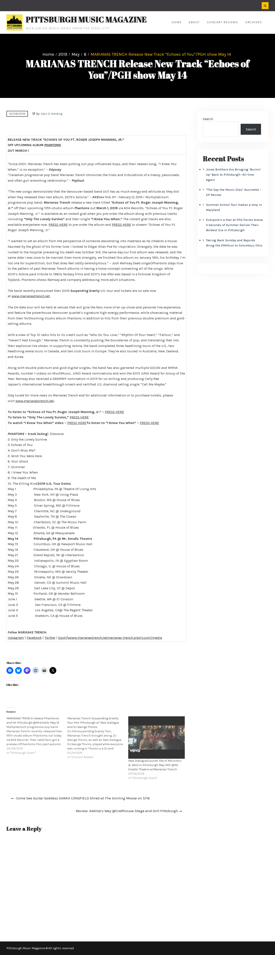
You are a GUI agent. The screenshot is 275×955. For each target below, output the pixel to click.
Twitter (49, 638)
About (194, 22)
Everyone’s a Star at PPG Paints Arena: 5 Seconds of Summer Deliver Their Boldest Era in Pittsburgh (234, 225)
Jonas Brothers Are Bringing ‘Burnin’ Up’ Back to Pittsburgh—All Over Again (233, 174)
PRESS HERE (58, 225)
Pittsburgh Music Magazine (86, 19)
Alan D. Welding (51, 114)
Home (176, 22)
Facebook (34, 638)
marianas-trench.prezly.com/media (134, 638)
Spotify (63, 638)
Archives (253, 22)
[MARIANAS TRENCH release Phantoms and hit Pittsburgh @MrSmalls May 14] (36, 735)
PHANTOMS (52, 145)
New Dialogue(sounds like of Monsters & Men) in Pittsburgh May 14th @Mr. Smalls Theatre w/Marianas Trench (155, 765)
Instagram (16, 638)
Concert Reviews (222, 22)
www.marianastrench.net (31, 296)
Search (208, 119)
